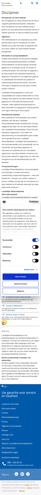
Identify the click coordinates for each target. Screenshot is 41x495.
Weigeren (20, 291)
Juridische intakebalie (10, 457)
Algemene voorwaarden (12, 426)
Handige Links (7, 434)
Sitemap (22, 491)
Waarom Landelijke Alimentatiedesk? (17, 443)
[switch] (35, 247)
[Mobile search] (32, 3)
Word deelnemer (9, 447)
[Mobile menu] (37, 3)
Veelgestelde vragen (10, 452)
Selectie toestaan (20, 284)
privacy (29, 488)
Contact (5, 412)
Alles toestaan (20, 277)
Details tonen (29, 269)
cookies (27, 485)
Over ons (5, 439)
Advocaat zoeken (9, 408)
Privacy (5, 421)
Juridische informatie (10, 404)
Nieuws (5, 430)
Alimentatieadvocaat (10, 417)
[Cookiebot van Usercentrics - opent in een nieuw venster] (29, 202)
